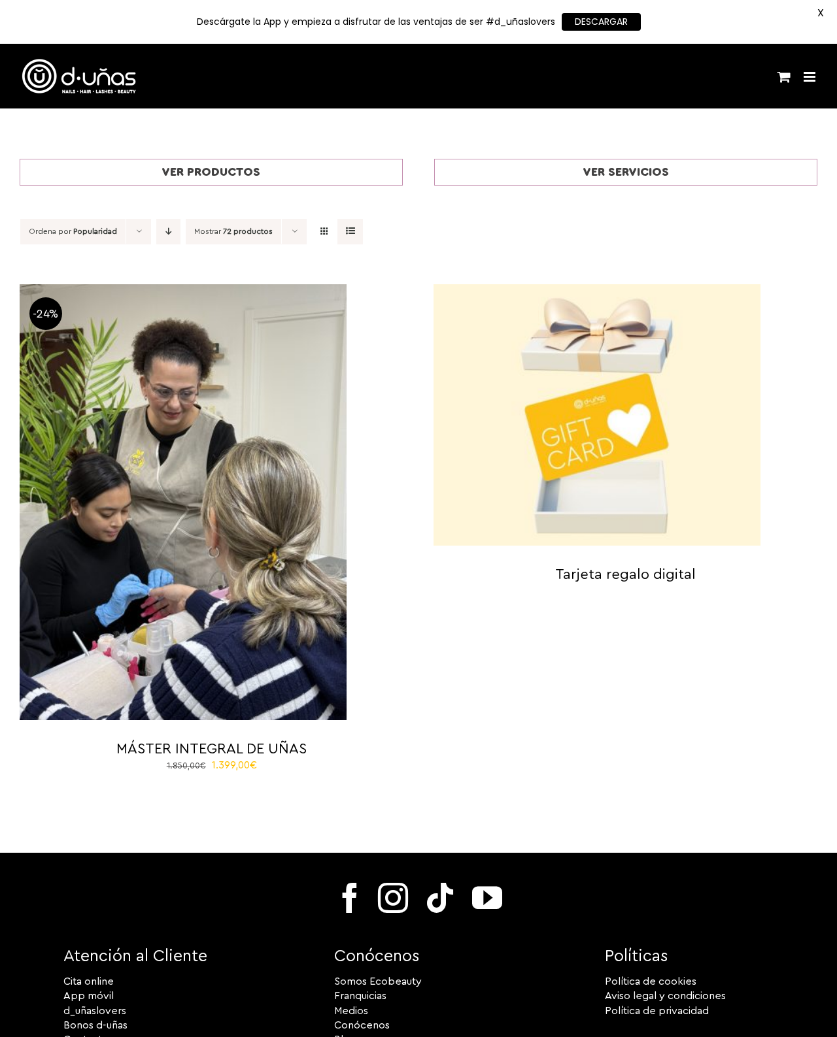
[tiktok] (440, 898)
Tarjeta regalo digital (625, 574)
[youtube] (487, 898)
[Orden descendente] (168, 231)
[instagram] (393, 898)
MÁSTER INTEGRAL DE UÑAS (211, 749)
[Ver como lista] (350, 231)
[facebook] (350, 898)
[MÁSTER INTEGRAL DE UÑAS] (183, 291)
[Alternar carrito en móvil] (784, 77)
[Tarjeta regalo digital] (597, 291)
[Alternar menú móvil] (810, 77)
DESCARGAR (601, 21)
